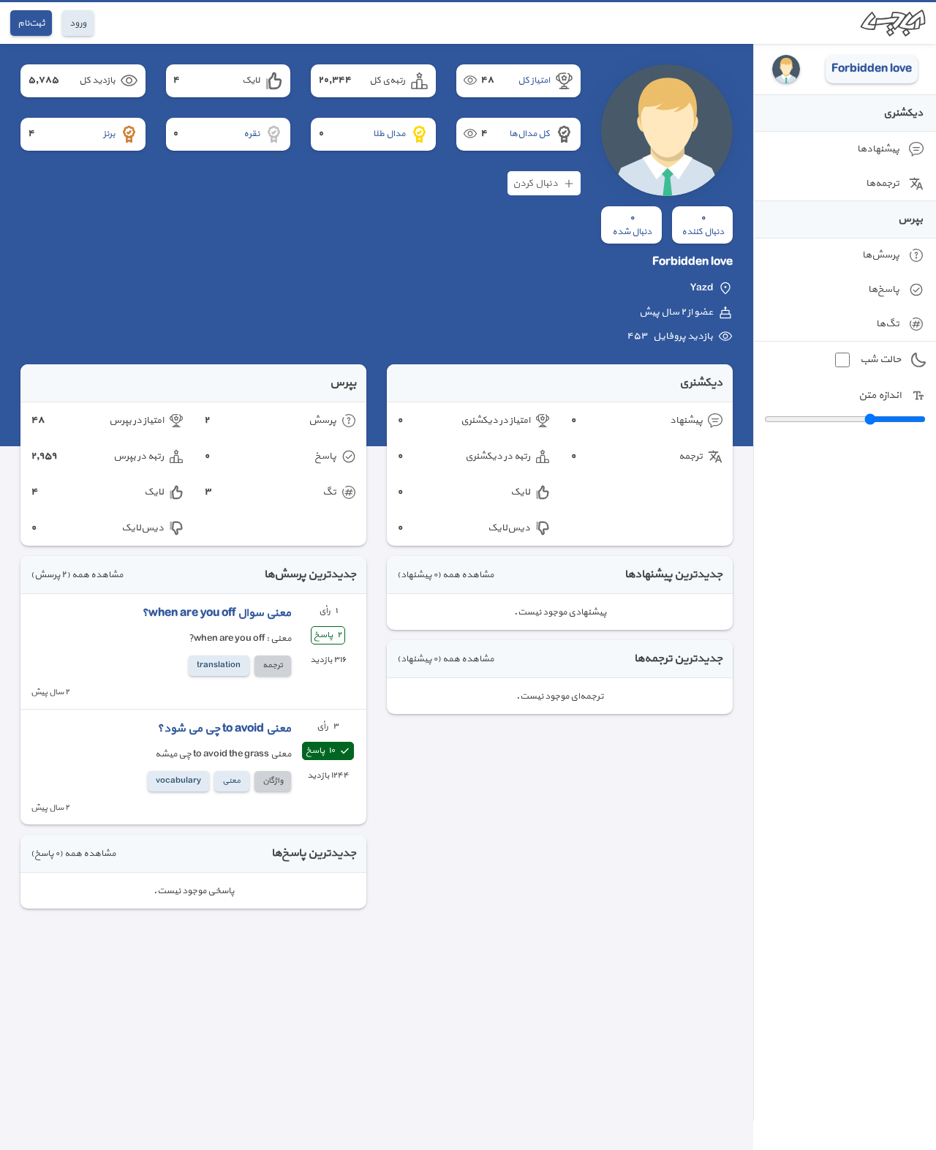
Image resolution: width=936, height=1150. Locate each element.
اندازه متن (879, 395)
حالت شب (880, 359)
